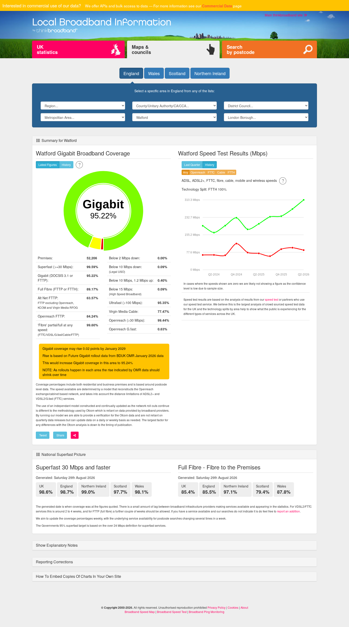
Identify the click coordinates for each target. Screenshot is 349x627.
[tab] (174, 545)
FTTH (231, 172)
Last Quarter (192, 165)
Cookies (233, 607)
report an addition (288, 511)
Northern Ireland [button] (210, 73)
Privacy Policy (217, 607)
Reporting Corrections (55, 561)
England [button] (131, 73)
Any (185, 172)
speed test (271, 299)
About (244, 607)
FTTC (211, 172)
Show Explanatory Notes (57, 545)
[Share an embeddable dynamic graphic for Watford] (75, 435)
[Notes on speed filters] (283, 180)
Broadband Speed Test (172, 612)
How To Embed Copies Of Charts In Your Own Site (79, 576)
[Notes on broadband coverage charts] (79, 164)
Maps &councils (141, 49)
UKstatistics (47, 49)
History (66, 165)
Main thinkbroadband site (284, 15)
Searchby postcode (241, 49)
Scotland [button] (177, 73)
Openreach (198, 172)
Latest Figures (47, 165)
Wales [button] (154, 73)
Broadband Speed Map (140, 612)
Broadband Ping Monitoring (206, 612)
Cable (221, 172)
